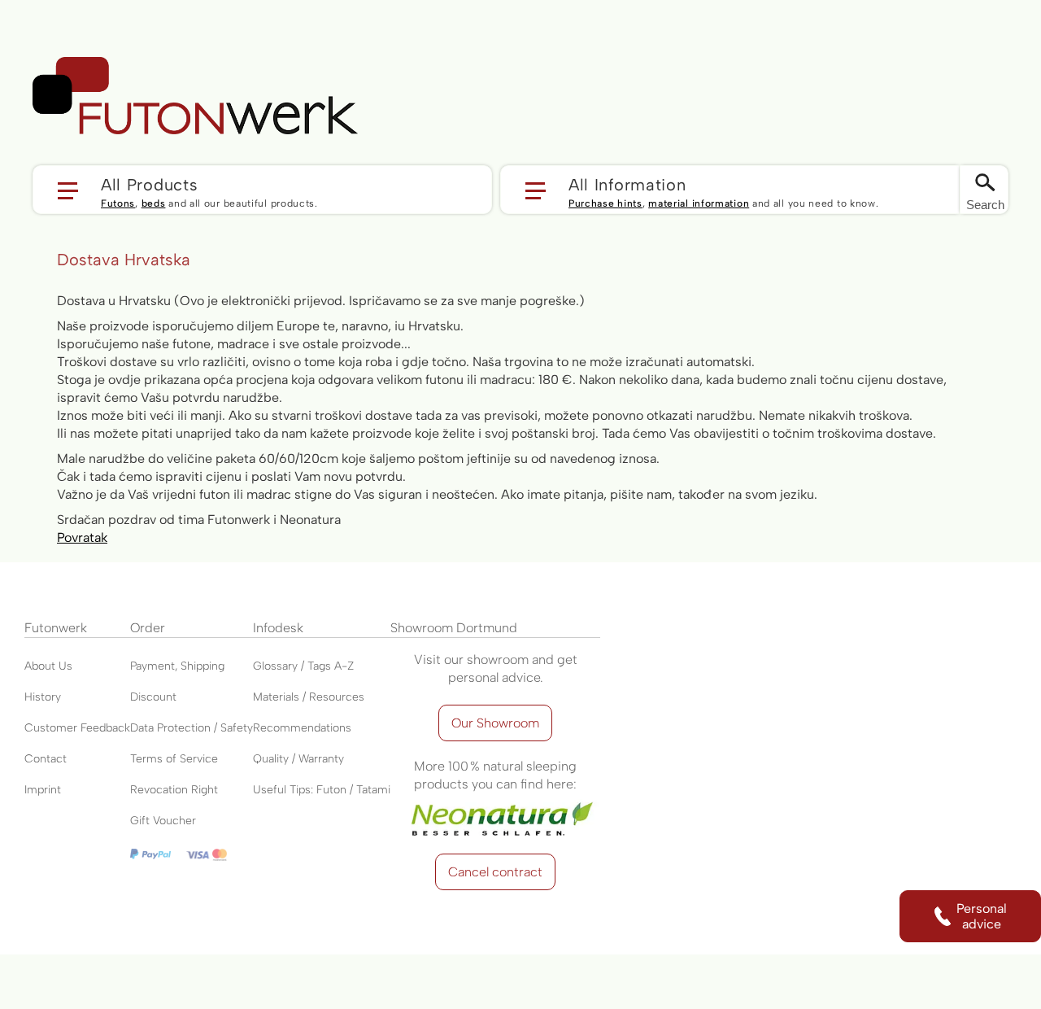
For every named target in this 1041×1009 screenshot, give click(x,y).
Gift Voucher (163, 821)
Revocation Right (174, 790)
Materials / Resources (308, 697)
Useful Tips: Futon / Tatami (321, 790)
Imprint (42, 790)
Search (985, 205)
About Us (48, 666)
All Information (627, 184)
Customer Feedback (77, 728)
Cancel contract (495, 872)
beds (154, 203)
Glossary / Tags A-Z (303, 666)
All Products (149, 184)
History (42, 697)
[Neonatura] (495, 802)
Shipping (202, 666)
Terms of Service (174, 759)
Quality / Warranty (298, 759)
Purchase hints (605, 203)
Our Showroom (495, 723)
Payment (152, 666)
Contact (45, 759)
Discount (153, 697)
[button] (262, 189)
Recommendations (302, 728)
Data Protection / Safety (191, 728)
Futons (118, 203)
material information (698, 203)
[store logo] (195, 96)
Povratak (82, 537)
